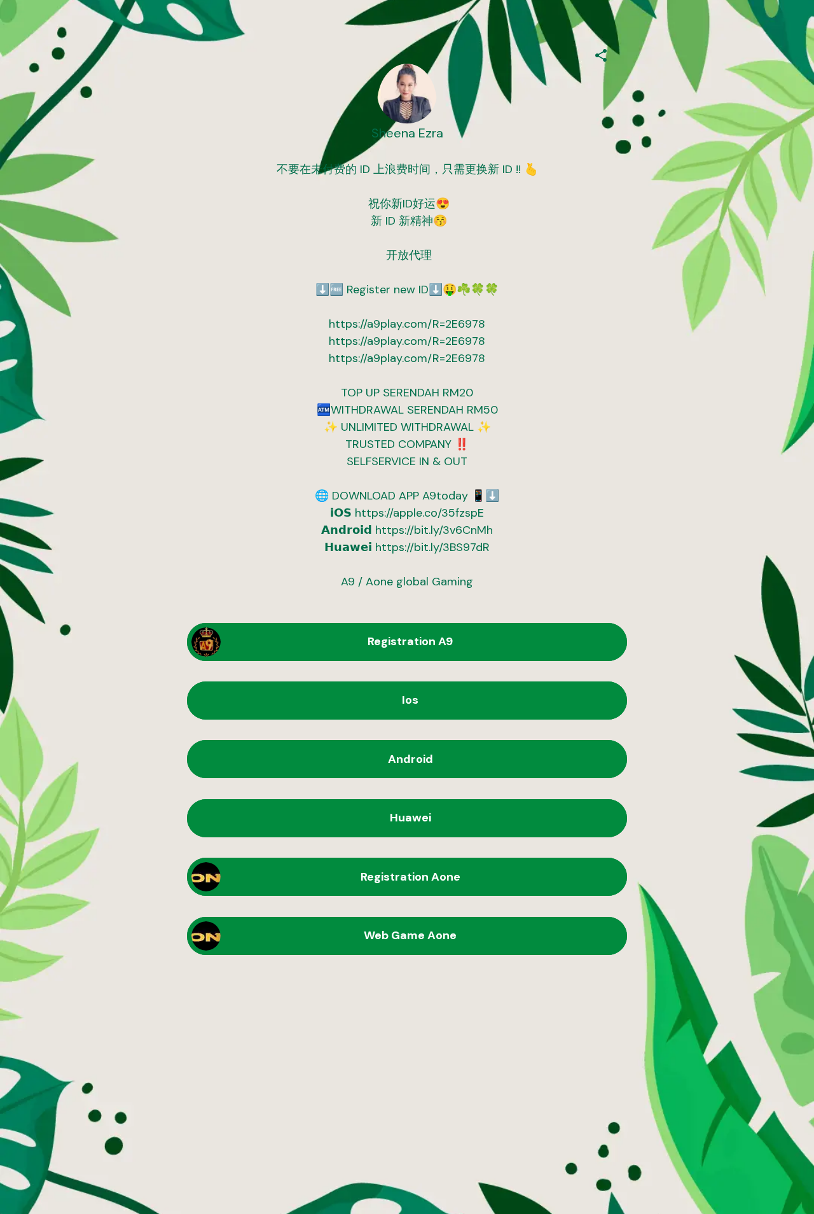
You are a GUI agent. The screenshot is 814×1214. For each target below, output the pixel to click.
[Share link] (601, 53)
